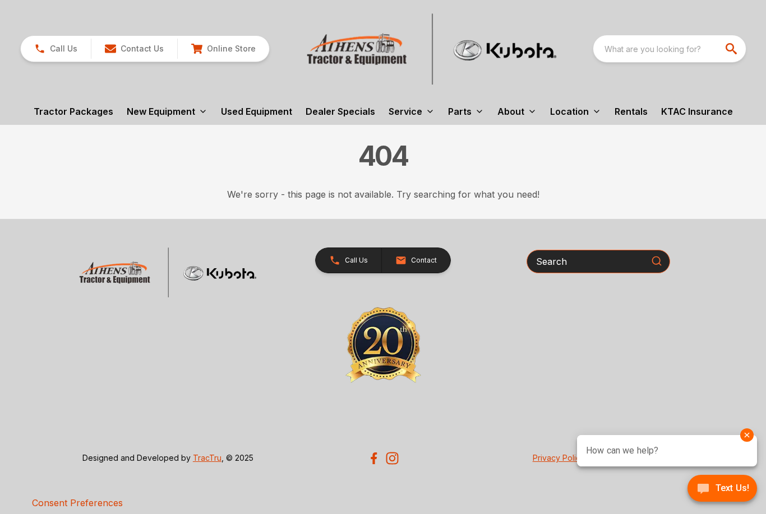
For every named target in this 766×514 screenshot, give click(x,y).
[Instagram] (392, 458)
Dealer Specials (340, 111)
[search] (732, 49)
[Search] (657, 261)
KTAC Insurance (697, 111)
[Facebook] (374, 458)
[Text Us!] (722, 489)
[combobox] (669, 48)
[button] (56, 49)
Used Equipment (256, 111)
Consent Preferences (77, 502)
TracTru (207, 457)
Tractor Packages (73, 111)
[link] (223, 49)
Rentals (631, 111)
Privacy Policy (559, 457)
